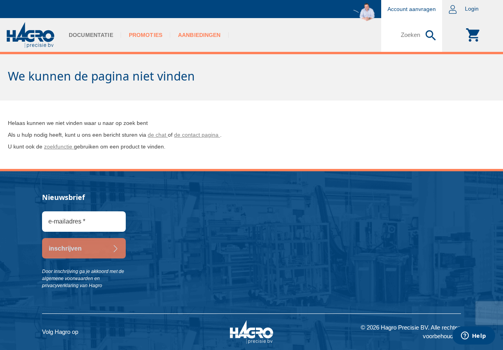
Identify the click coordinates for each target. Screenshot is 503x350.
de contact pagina (197, 135)
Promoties (145, 35)
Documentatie (91, 35)
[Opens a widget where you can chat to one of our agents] (473, 336)
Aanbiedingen (199, 35)
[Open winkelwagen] (472, 35)
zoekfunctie (59, 146)
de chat (158, 135)
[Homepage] (30, 35)
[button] (472, 9)
